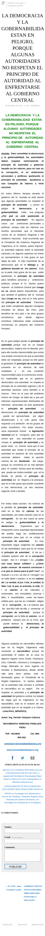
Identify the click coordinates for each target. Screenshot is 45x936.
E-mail (13, 837)
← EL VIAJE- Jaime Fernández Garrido (13, 888)
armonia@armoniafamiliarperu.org (22, 743)
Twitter (22, 757)
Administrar (38, 925)
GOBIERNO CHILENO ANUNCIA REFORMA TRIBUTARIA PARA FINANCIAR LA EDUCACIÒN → (33, 893)
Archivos (22, 925)
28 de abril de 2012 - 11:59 (17, 106)
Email (32, 757)
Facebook (12, 757)
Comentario (9, 847)
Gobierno (35, 106)
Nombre (8, 827)
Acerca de (7, 925)
